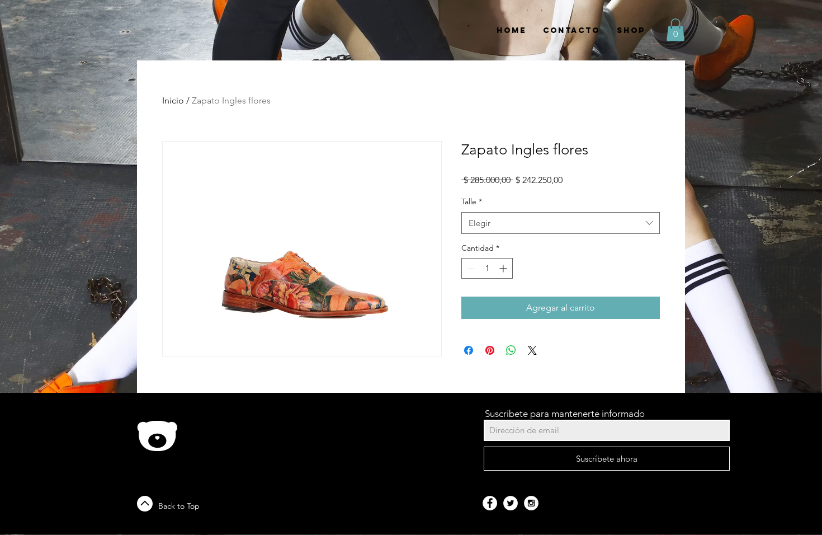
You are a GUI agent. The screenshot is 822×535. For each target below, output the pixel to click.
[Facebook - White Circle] (490, 503)
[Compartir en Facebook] (468, 350)
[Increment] (504, 268)
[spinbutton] (487, 268)
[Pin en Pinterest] (490, 350)
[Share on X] (532, 350)
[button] (675, 29)
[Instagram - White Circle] (531, 503)
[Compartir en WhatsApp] (511, 350)
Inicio (173, 100)
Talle (471, 201)
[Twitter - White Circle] (510, 503)
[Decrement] (470, 268)
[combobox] (560, 223)
